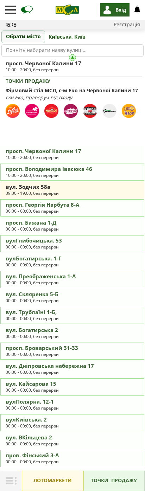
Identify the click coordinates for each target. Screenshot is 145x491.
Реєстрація (127, 24)
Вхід (120, 9)
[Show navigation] (10, 9)
